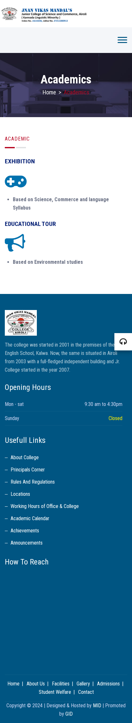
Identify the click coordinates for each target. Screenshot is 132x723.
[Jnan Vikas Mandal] (66, 13)
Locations (20, 494)
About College (25, 457)
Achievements (25, 531)
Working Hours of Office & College (45, 506)
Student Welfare (55, 692)
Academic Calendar (30, 518)
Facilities (61, 684)
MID (97, 705)
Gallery (83, 684)
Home (49, 92)
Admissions (108, 684)
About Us (36, 684)
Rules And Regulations (33, 482)
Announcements (27, 543)
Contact (86, 692)
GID (69, 714)
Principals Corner (28, 470)
